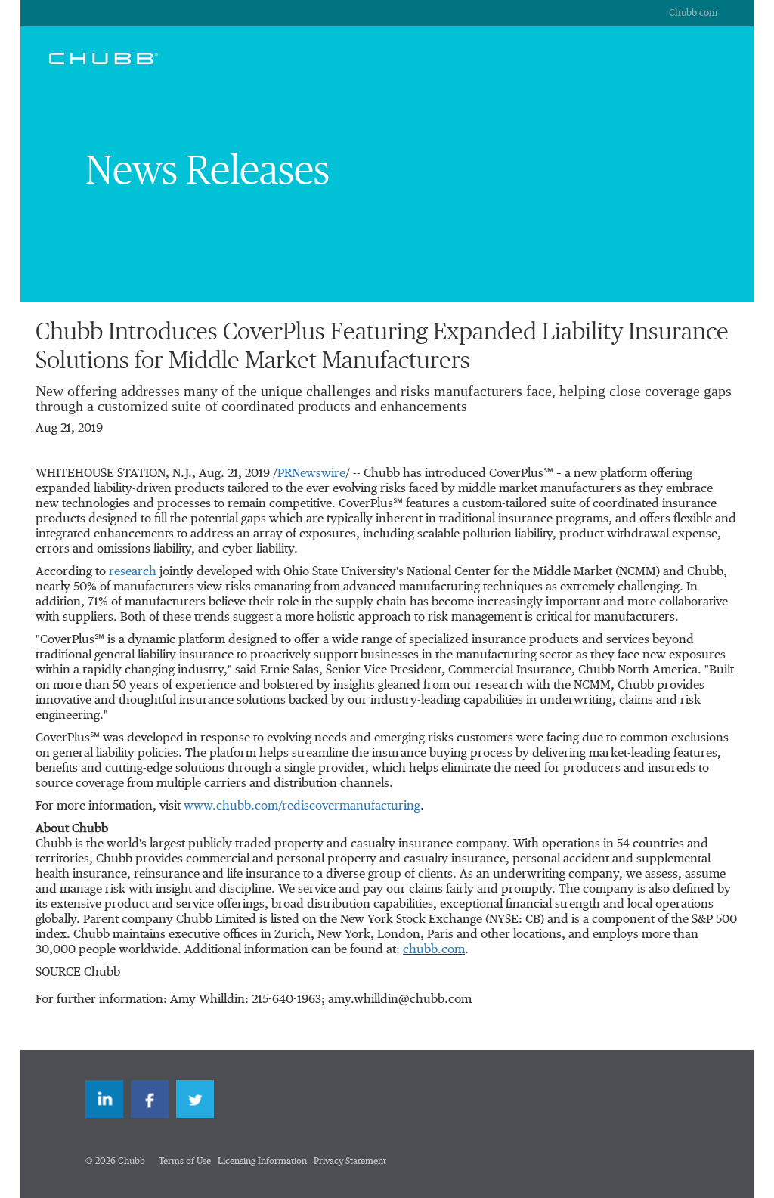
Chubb (103, 58)
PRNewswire (311, 474)
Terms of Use (185, 1161)
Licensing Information (262, 1161)
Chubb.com (693, 13)
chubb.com (434, 950)
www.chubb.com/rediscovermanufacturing (302, 806)
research (134, 572)
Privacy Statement (350, 1161)
